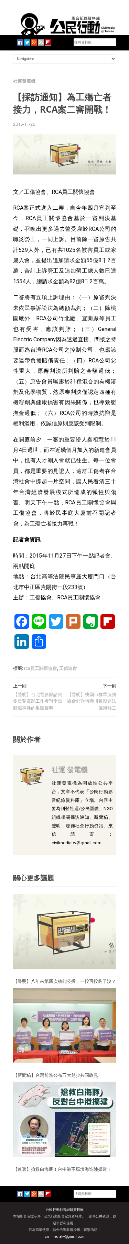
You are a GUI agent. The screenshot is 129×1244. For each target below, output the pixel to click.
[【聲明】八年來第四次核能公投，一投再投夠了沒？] (64, 931)
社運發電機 (24, 81)
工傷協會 (68, 668)
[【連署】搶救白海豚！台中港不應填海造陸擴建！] (64, 1119)
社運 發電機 (70, 769)
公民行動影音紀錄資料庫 (65, 1210)
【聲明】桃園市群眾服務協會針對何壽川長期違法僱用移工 (91, 701)
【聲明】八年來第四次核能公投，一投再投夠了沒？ (64, 981)
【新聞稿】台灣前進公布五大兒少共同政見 (55, 1075)
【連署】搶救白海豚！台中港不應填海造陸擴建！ (62, 1169)
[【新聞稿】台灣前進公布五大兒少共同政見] (64, 1025)
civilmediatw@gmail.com (64, 1236)
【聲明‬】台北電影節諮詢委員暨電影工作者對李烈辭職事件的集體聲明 (37, 701)
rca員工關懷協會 (40, 668)
